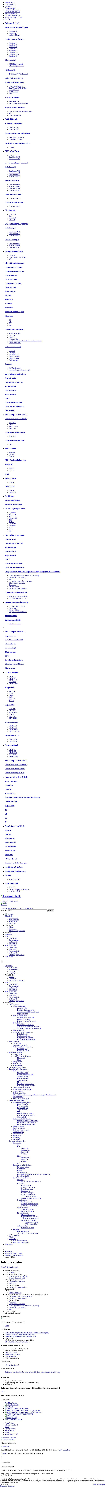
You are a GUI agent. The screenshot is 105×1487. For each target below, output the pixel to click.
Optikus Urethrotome (28, 1187)
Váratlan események (11, 1425)
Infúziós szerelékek (13, 620)
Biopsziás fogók (10, 378)
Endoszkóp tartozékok (14, 535)
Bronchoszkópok (11, 275)
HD (10, 322)
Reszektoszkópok (27, 1189)
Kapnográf (12, 255)
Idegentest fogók (10, 390)
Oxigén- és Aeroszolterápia (18, 588)
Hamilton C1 (13, 47)
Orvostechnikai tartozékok (16, 592)
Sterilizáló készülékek (12, 500)
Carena (11, 490)
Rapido (11, 456)
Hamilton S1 (13, 43)
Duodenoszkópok (11, 279)
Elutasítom (11, 1486)
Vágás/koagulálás (14, 333)
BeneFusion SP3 (14, 190)
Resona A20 (13, 518)
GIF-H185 (12, 678)
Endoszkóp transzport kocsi (14, 440)
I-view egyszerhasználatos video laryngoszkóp (24, 575)
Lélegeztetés (13, 947)
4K (10, 325)
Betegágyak (10, 486)
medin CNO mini (14, 35)
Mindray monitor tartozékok (18, 596)
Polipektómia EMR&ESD (14, 382)
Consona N (12, 512)
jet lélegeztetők (10, 70)
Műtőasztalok (10, 448)
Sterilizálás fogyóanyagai (13, 504)
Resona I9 (12, 524)
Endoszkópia (13, 942)
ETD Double (13, 426)
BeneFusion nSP (14, 186)
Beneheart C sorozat (15, 139)
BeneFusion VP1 (14, 175)
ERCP (7, 398)
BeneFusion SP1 (14, 188)
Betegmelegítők (18, 1097)
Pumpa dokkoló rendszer (13, 194)
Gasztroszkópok (10, 287)
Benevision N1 (14, 90)
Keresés (50, 910)
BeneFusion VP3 (14, 176)
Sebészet (12, 351)
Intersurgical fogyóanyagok (16, 602)
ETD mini (12, 428)
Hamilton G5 (13, 45)
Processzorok (25, 1150)
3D (10, 320)
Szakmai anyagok (10, 991)
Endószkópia (13, 953)
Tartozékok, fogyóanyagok (13, 17)
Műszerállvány (14, 339)
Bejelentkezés (13, 901)
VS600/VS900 (14, 102)
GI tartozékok (10, 410)
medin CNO (13, 33)
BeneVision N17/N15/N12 (17, 88)
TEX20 (11, 522)
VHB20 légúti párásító (16, 66)
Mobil (7, 474)
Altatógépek (10, 210)
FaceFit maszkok (10, 1356)
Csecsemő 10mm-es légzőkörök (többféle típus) (20, 1336)
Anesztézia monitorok (14, 251)
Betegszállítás (10, 478)
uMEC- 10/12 (13, 92)
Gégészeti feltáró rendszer (29, 1217)
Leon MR (12, 220)
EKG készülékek (12, 151)
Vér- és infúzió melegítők (21, 1098)
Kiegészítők (9, 299)
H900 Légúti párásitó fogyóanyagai (20, 581)
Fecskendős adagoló (12, 180)
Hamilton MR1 (14, 54)
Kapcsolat (12, 923)
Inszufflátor (12, 335)
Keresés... (4, 910)
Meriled (11, 468)
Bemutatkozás (13, 918)
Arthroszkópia (13, 360)
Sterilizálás (8, 6)
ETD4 (11, 424)
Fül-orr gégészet (14, 358)
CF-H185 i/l (13, 728)
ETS (10, 444)
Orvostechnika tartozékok (17, 577)
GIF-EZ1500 (13, 684)
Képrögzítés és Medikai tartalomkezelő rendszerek (25, 341)
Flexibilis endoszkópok (12, 10)
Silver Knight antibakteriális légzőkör (17, 1342)
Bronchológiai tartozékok (14, 402)
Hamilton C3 (13, 49)
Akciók (7, 19)
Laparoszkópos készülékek (14, 329)
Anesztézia (12, 585)
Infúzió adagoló (10, 167)
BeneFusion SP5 (14, 185)
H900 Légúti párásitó (16, 64)
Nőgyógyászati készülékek (30, 1205)
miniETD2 (12, 423)
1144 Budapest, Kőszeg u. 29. (10, 908)
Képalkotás (9, 307)
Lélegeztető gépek (12, 23)
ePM (10, 93)
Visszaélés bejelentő (11, 1434)
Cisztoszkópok (26, 1185)
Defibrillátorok (11, 119)
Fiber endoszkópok (27, 1211)
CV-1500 (12, 710)
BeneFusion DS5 (14, 198)
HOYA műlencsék (15, 368)
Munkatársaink (14, 920)
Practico (11, 454)
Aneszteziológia (10, 8)
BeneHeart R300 (14, 157)
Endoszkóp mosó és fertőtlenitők (16, 419)
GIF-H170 (12, 676)
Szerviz (7, 982)
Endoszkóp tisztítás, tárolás (14, 271)
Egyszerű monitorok (12, 97)
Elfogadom (3, 1486)
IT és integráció (10, 4)
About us (4, 905)
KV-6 (11, 693)
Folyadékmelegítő (15, 343)
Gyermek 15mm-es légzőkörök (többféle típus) (20, 1334)
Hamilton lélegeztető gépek (14, 39)
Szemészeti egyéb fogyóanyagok (19, 370)
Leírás (7, 1326)
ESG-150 (12, 691)
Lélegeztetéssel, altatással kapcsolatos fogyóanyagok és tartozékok (32, 572)
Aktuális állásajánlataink (17, 931)
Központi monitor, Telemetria (15, 107)
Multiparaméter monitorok (14, 82)
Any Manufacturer (11, 1403)
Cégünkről (8, 966)
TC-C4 (11, 701)
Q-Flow (11, 470)
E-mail (31, 908)
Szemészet (8, 364)
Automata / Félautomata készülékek (17, 133)
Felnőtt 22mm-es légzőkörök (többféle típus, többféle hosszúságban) (27, 1333)
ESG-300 (12, 699)
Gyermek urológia (27, 1193)
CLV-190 (12, 716)
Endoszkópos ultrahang (13, 283)
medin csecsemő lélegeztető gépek (16, 27)
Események (13, 929)
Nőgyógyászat (13, 354)
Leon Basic (12, 218)
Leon (10, 216)
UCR (11, 697)
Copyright (4, 1453)
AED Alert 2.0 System (16, 137)
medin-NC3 (13, 31)
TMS (10, 113)
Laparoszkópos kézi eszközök (31, 1181)
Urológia (12, 353)
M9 (10, 531)
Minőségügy (13, 921)
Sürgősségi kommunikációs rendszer (17, 143)
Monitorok (24, 1148)
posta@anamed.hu (64, 1450)
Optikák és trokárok (27, 1228)
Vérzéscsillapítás (10, 386)
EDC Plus (12, 436)
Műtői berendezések (11, 13)
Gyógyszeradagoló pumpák (16, 163)
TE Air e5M (13, 516)
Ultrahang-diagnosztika (12, 15)
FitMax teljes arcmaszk (13, 1354)
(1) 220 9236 (24, 908)
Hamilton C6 (13, 56)
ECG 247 (12, 155)
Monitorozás (13, 949)
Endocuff (12, 1272)
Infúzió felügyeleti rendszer (14, 202)
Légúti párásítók (10, 60)
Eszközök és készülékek (13, 347)
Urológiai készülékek (28, 1194)
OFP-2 (11, 695)
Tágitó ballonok (10, 394)
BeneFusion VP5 (14, 171)
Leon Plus (12, 214)
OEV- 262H (13, 718)
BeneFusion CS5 (14, 206)
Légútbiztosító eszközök (17, 583)
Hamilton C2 (13, 50)
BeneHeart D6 (13, 127)
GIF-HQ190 (13, 680)
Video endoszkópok (27, 1209)
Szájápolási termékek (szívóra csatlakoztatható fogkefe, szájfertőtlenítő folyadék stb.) (32, 1372)
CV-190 (11, 714)
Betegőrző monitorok (14, 78)
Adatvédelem (9, 1423)
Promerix (12, 452)
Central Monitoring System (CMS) (20, 111)
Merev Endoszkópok (28, 1215)
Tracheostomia (11, 616)
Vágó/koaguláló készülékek (30, 1218)
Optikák (24, 1154)
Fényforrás (24, 1152)
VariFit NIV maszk (11, 1352)
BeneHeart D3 (13, 129)
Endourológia (25, 1191)
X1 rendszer (13, 712)
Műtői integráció (14, 891)
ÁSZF (7, 1427)
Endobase (8, 303)
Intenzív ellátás (10, 2)
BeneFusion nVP (14, 173)
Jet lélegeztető (17, 1065)
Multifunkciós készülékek (14, 123)
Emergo (11, 482)
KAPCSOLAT (10, 1430)
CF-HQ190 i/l (13, 729)
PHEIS (11, 147)
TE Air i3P (12, 514)
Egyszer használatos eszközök (31, 1198)
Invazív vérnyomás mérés (17, 598)
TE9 (10, 520)
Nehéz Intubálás (14, 356)
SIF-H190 (12, 682)
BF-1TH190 (13, 739)
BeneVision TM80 (15, 115)
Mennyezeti (9, 464)
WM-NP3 (12, 709)
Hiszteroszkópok (26, 1202)
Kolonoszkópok (10, 291)
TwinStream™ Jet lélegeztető (18, 74)
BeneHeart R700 (14, 159)
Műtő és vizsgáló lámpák (15, 460)
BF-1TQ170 (13, 741)
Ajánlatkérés (9, 1244)
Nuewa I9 (12, 525)
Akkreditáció (13, 944)
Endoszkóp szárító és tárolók (15, 432)
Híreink (11, 927)
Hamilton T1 (13, 52)
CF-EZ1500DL (14, 731)
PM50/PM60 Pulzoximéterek (18, 103)
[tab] (52, 1399)
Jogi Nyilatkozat (10, 1428)
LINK (3, 1391)
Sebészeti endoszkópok (12, 12)
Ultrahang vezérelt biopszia (14, 406)
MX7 (11, 527)
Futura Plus (12, 492)
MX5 (11, 529)
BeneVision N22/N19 (16, 86)
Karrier (7, 1432)
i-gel (10, 579)
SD (10, 324)
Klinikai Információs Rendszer (19, 889)
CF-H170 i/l (13, 726)
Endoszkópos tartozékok (13, 267)
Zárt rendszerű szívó (12, 1365)
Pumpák (11, 337)
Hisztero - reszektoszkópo (29, 1204)
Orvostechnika (13, 940)
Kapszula (8, 295)
